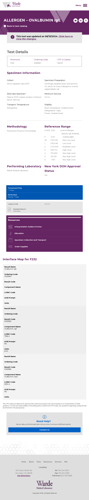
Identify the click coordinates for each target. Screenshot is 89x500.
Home (23, 462)
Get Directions (23, 476)
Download (16, 211)
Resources (48, 462)
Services (58, 462)
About (31, 462)
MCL (66, 462)
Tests (39, 462)
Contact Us (44, 430)
